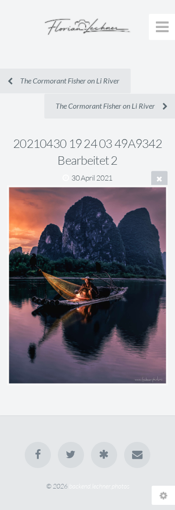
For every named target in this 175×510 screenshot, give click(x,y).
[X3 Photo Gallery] (104, 455)
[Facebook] (38, 455)
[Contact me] (137, 455)
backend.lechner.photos (99, 486)
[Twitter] (71, 455)
